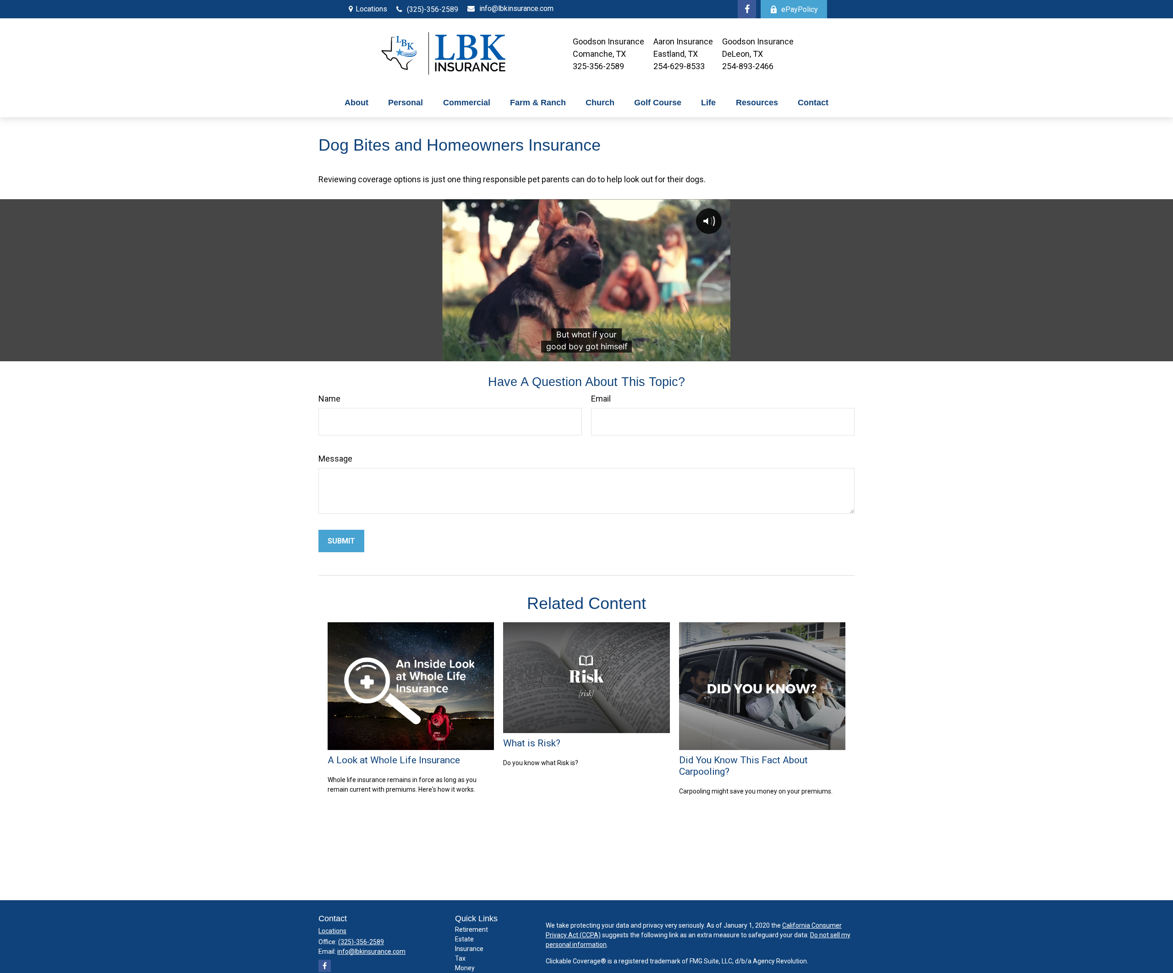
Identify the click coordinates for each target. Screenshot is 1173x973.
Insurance (469, 948)
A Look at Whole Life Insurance (394, 760)
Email (601, 398)
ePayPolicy (799, 9)
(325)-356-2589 (432, 9)
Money (465, 968)
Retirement (471, 929)
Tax (460, 958)
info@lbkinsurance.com (516, 8)
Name (329, 398)
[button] (356, 103)
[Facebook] (747, 9)
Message (335, 458)
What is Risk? (531, 743)
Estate (464, 939)
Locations (371, 9)
